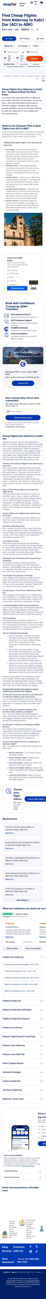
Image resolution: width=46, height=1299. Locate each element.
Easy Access (7, 1249)
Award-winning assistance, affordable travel (20, 1189)
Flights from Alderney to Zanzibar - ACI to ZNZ (22, 964)
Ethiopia (30, 76)
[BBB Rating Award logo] (40, 1230)
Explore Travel (22, 4)
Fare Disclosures (11, 1171)
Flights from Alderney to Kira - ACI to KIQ (19, 991)
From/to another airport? (16, 66)
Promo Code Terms (12, 1177)
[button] (33, 3)
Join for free (23, 383)
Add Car (36, 64)
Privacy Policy (20, 426)
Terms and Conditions (33, 1280)
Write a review (12, 948)
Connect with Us (18, 1249)
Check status (17, 288)
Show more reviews (33, 948)
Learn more (23, 359)
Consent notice (10, 426)
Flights (16, 76)
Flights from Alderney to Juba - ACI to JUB (20, 971)
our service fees (28, 1166)
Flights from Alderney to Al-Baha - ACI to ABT (21, 984)
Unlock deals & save (23, 418)
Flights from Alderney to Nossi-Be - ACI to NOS (22, 978)
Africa (23, 76)
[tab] (9, 38)
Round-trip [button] (8, 46)
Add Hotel (24, 64)
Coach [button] (35, 46)
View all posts (22, 900)
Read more (9, 833)
